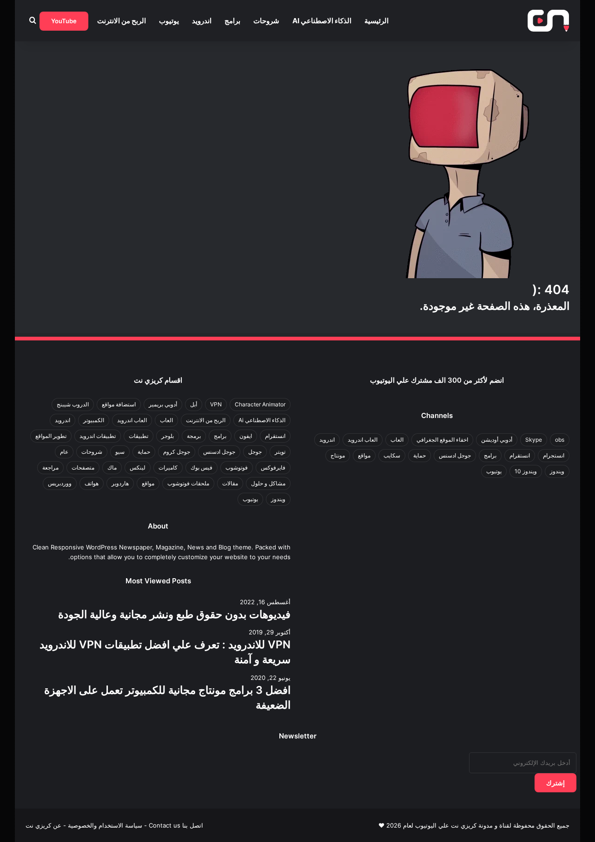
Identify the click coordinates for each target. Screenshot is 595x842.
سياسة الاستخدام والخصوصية (105, 825)
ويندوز (557, 471)
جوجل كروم (176, 451)
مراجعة (50, 467)
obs (559, 439)
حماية (419, 455)
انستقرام (519, 455)
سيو (120, 451)
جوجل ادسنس (455, 455)
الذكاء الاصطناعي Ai (321, 20)
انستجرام (553, 455)
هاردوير (120, 483)
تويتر (280, 451)
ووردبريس (60, 483)
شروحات (266, 20)
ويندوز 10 (526, 471)
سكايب (391, 455)
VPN (216, 404)
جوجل (255, 451)
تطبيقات (138, 435)
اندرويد (202, 20)
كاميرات (168, 467)
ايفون (245, 435)
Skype (533, 439)
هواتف (92, 483)
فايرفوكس (273, 467)
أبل (193, 404)
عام (64, 451)
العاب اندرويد (362, 439)
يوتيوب (169, 20)
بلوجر (167, 435)
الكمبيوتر (93, 420)
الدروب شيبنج (73, 404)
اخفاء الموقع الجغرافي (442, 439)
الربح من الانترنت (121, 20)
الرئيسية (376, 20)
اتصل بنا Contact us (176, 825)
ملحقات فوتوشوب (188, 483)
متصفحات (83, 467)
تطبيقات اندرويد (97, 435)
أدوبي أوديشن (496, 439)
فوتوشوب (236, 467)
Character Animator (260, 404)
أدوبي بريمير (163, 404)
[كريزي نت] (548, 20)
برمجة (194, 435)
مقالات (230, 483)
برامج (232, 20)
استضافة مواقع (119, 404)
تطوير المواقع (50, 435)
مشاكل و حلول (268, 483)
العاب (396, 439)
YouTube (64, 21)
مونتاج (338, 455)
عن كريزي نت (43, 825)
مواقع (364, 455)
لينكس (137, 467)
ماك (112, 467)
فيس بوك (201, 467)
